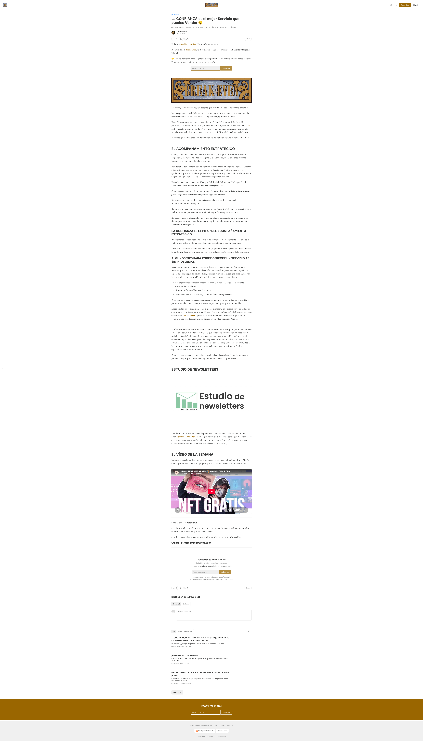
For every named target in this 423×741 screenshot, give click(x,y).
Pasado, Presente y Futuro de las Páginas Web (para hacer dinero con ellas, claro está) (199, 659)
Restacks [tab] (186, 604)
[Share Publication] (396, 5)
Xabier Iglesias (182, 31)
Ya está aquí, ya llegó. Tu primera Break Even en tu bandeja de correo (197, 643)
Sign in (416, 5)
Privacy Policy (228, 579)
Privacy (210, 725)
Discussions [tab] (188, 631)
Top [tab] (174, 631)
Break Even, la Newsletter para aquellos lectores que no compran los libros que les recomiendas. (199, 679)
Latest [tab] (179, 631)
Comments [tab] (177, 604)
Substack (200, 736)
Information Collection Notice (211, 579)
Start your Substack (205, 731)
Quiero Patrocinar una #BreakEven (191, 542)
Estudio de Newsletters (187, 436)
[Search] (391, 5)
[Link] (168, 149)
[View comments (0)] (181, 39)
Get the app (222, 731)
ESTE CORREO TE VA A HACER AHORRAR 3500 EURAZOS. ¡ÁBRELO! (200, 674)
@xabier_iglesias (188, 44)
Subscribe (405, 5)
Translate (176, 14)
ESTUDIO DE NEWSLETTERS (194, 369)
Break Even (191, 49)
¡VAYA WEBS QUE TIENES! (184, 655)
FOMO (247, 125)
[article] (211, 643)
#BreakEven (189, 315)
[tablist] (180, 604)
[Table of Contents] (2, 370)
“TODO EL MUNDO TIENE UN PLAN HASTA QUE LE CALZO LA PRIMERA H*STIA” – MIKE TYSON (200, 639)
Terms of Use (222, 577)
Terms (217, 725)
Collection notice (227, 725)
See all (176, 692)
